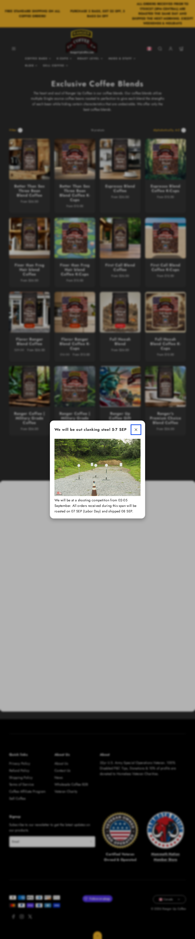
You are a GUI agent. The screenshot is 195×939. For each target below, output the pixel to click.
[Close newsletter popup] (136, 429)
